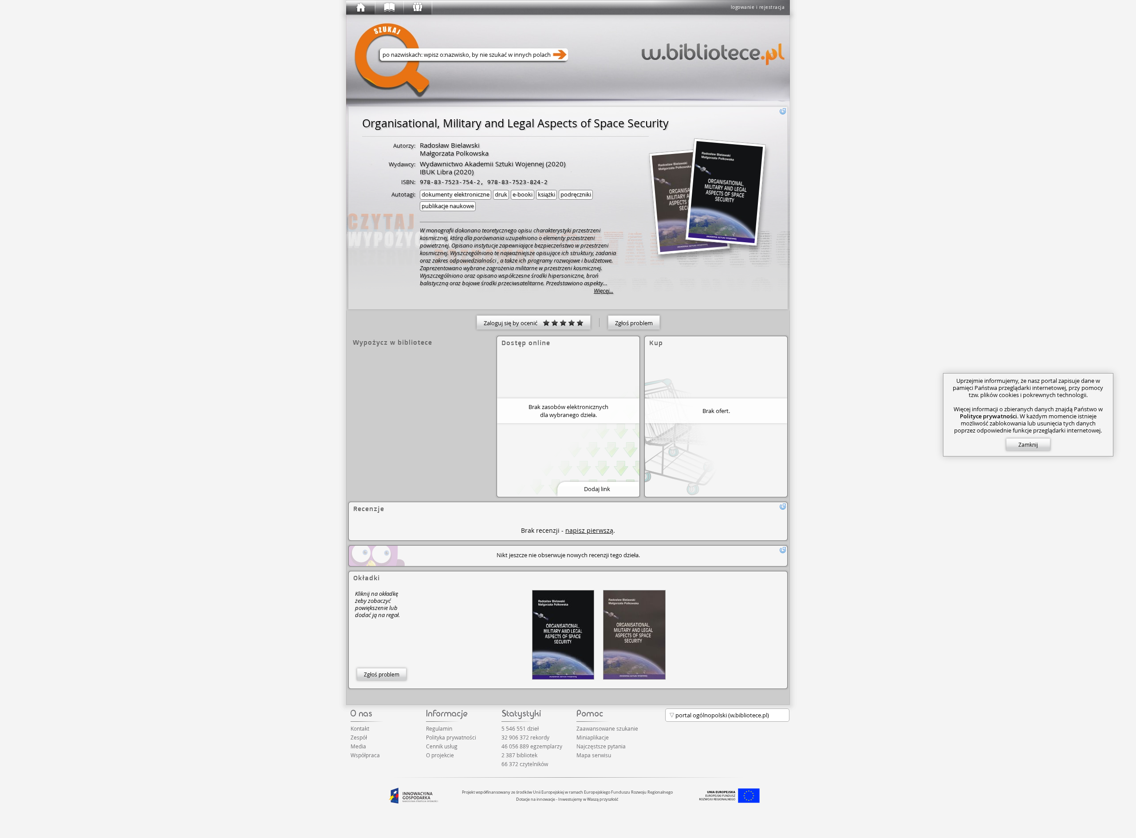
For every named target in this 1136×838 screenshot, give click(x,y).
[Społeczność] (417, 7)
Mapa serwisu (593, 755)
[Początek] (360, 7)
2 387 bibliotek (519, 755)
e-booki (522, 194)
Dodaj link (597, 489)
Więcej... (603, 291)
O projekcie (440, 755)
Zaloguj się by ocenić (513, 323)
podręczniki (575, 194)
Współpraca (365, 755)
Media (358, 746)
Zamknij (1028, 444)
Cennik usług (442, 746)
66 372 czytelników (524, 763)
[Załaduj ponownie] (782, 111)
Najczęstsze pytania (601, 746)
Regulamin (439, 728)
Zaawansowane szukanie (607, 728)
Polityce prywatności (988, 416)
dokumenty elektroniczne (455, 194)
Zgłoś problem (634, 323)
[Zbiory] (389, 7)
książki (546, 194)
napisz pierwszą (589, 530)
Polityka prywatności (451, 737)
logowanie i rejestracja (758, 7)
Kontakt (360, 728)
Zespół (359, 737)
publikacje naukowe (448, 206)
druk (501, 194)
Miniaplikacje (592, 737)
